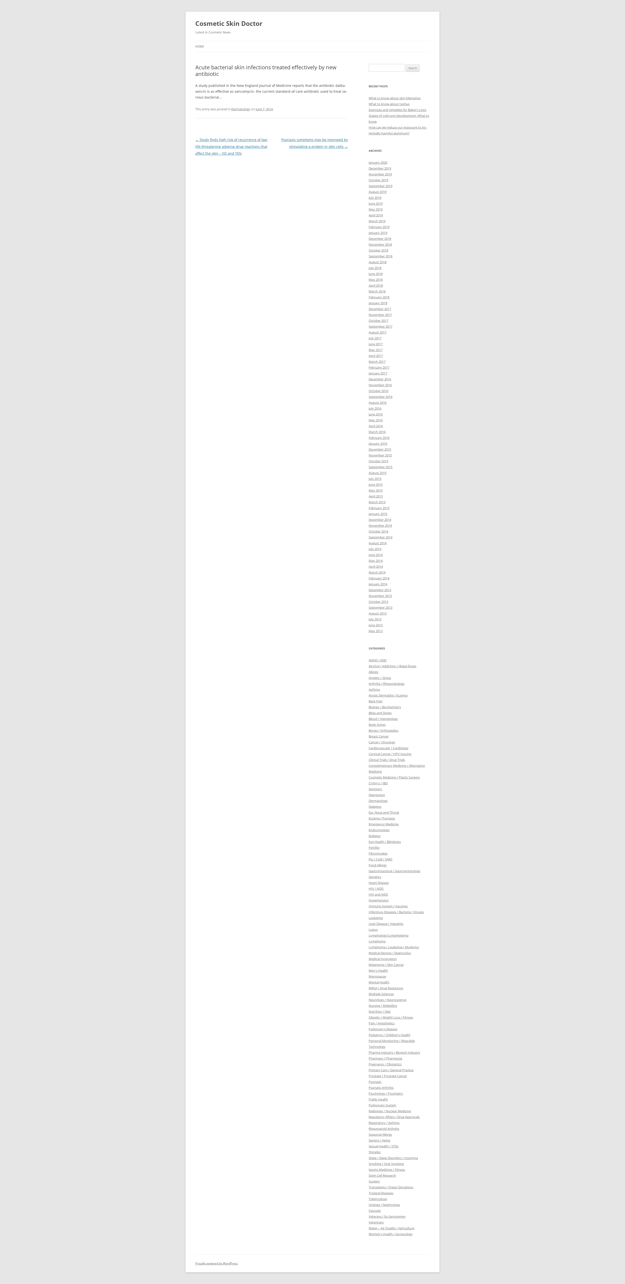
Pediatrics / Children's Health (389, 1035)
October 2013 (378, 601)
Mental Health (379, 982)
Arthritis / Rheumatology (387, 683)
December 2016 (380, 379)
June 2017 (376, 344)
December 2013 (380, 590)
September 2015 (380, 467)
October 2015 (378, 461)
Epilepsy (375, 836)
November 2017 (380, 315)
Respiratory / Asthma (384, 1123)
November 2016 (380, 385)
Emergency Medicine (384, 824)
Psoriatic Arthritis (381, 1087)
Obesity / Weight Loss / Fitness (391, 1017)
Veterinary (376, 1222)
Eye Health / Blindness (385, 841)
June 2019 (376, 203)
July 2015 (375, 478)
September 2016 (380, 396)
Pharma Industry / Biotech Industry (394, 1052)
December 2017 (380, 309)
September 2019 (380, 186)
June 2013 (376, 625)
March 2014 (377, 572)
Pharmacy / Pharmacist (385, 1058)
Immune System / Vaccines (388, 906)
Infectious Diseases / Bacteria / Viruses (396, 912)
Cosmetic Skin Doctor (228, 23)
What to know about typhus (389, 104)
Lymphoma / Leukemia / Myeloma (394, 947)
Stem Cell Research (382, 1175)
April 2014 (376, 566)
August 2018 (377, 262)
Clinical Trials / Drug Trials (387, 760)
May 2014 (376, 560)
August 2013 (377, 613)
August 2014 (377, 543)
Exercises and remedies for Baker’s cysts (397, 110)
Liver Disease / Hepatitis (386, 923)
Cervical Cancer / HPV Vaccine (390, 754)
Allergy (373, 672)
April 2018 (376, 285)
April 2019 (376, 215)
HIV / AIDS (376, 888)
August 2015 (377, 473)
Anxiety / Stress (380, 678)
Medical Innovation (383, 959)
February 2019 (379, 227)
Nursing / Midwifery (383, 1005)
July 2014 (375, 549)
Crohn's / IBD (378, 783)
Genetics (375, 877)
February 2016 (379, 437)
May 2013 (376, 631)
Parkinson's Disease (383, 1029)
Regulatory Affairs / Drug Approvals (394, 1117)
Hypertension (379, 900)
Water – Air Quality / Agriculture (391, 1228)
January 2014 (378, 584)
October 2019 (378, 180)
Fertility (374, 847)
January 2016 (378, 443)
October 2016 (378, 391)
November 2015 (380, 455)
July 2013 (375, 619)
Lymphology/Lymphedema (388, 935)
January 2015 (378, 514)
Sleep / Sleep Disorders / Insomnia (393, 1158)
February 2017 (379, 367)
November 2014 (380, 525)
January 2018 (378, 303)
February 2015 (379, 508)
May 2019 (376, 209)
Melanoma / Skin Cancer (386, 964)
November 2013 (380, 596)
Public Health (378, 1099)
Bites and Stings (380, 713)
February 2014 (379, 578)
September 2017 (380, 326)
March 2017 (377, 361)
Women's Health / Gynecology (391, 1234)
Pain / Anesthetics (382, 1023)
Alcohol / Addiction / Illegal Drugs (392, 666)
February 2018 (379, 297)
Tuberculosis (378, 1199)
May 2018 (376, 279)
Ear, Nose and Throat (384, 812)
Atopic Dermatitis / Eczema (388, 695)
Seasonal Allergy (380, 1134)
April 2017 (376, 356)
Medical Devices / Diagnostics (390, 953)
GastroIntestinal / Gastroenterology (394, 871)
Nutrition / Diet (380, 1011)
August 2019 (377, 192)
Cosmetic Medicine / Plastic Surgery (394, 777)
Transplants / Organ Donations (391, 1187)
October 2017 (378, 320)
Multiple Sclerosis (381, 994)
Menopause (377, 976)
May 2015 (376, 490)
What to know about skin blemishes (395, 98)
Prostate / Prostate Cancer (388, 1076)
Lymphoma (377, 941)
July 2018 (375, 268)
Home (199, 46)
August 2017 (377, 332)
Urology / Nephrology (384, 1205)
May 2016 (376, 420)
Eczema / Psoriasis (382, 818)
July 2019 (375, 197)
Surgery (374, 1181)
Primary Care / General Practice (391, 1070)
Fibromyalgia (378, 853)
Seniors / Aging (379, 1140)
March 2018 (377, 291)
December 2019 (380, 168)
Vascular (375, 1210)
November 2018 (380, 244)
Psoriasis (375, 1082)
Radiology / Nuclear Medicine (390, 1111)
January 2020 (378, 162)
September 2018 (380, 256)
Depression (377, 795)
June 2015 (376, 484)
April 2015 (376, 496)
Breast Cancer (379, 736)
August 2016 (377, 402)
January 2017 (378, 373)
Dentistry (375, 789)
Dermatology (240, 109)
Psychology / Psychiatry (386, 1093)
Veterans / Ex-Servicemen (387, 1216)
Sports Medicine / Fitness (387, 1169)
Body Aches (377, 724)
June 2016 (376, 414)
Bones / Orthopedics (383, 730)
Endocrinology (379, 830)
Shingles (375, 1152)
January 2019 (378, 233)
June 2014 (376, 555)
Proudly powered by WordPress (216, 1263)
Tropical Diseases (381, 1193)
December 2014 (380, 519)
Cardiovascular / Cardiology (388, 748)
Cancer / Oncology (382, 742)
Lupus (373, 929)
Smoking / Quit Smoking (386, 1164)
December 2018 (380, 238)
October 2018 (378, 250)
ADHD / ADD (377, 660)
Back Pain (376, 701)
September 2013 (380, 607)
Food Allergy (378, 865)
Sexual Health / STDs (383, 1146)
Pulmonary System (382, 1105)
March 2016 (377, 432)
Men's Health (378, 970)
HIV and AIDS (378, 894)
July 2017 (375, 338)
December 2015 (380, 449)
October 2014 (378, 531)
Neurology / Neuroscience (387, 1000)
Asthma (374, 689)
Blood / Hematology (383, 719)
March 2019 (377, 221)
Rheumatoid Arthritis (384, 1128)
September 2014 (380, 537)
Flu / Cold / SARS (380, 859)
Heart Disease (379, 882)
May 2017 (376, 350)
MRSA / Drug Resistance (386, 988)
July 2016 (375, 408)
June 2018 (376, 274)
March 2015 (377, 502)
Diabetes (375, 806)
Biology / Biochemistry (385, 707)
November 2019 (380, 174)
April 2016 (376, 426)
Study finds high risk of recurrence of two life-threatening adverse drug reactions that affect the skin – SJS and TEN (231, 146)
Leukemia (376, 918)
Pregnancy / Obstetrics (385, 1064)
